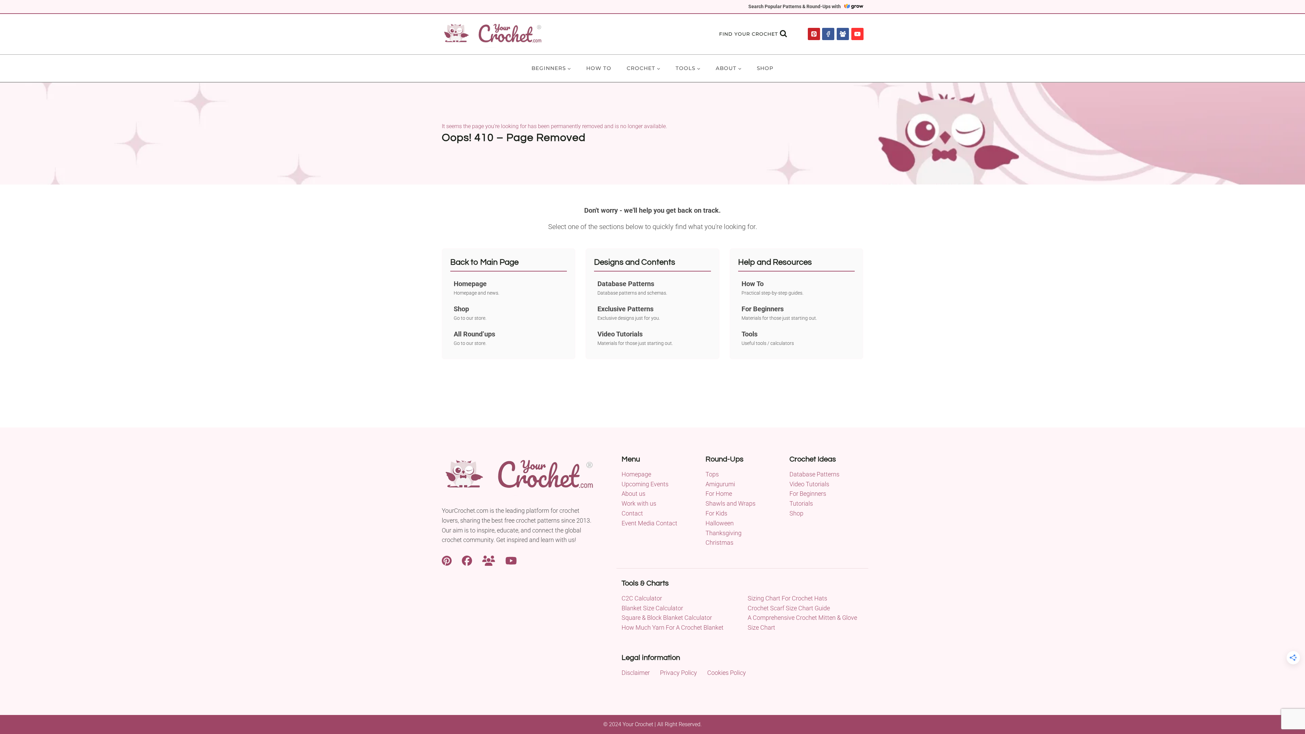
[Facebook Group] (843, 34)
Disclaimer (636, 672)
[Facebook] (828, 34)
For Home (719, 493)
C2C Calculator (642, 598)
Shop (765, 68)
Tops (712, 474)
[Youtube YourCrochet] (511, 559)
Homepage (636, 474)
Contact (632, 513)
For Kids (716, 513)
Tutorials (801, 503)
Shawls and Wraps (730, 503)
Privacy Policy (678, 672)
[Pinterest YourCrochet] (447, 559)
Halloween (720, 523)
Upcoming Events (645, 484)
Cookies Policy (726, 672)
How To (598, 68)
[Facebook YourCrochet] (467, 559)
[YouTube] (857, 34)
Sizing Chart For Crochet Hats (787, 598)
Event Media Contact (649, 523)
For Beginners (807, 493)
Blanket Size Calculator (652, 608)
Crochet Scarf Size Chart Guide (789, 608)
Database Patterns (814, 474)
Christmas (719, 542)
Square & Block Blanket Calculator (667, 617)
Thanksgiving (724, 533)
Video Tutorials (809, 484)
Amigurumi (720, 484)
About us (633, 493)
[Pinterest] (814, 34)
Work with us (639, 503)
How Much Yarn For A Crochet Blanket (673, 627)
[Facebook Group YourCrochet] (488, 559)
